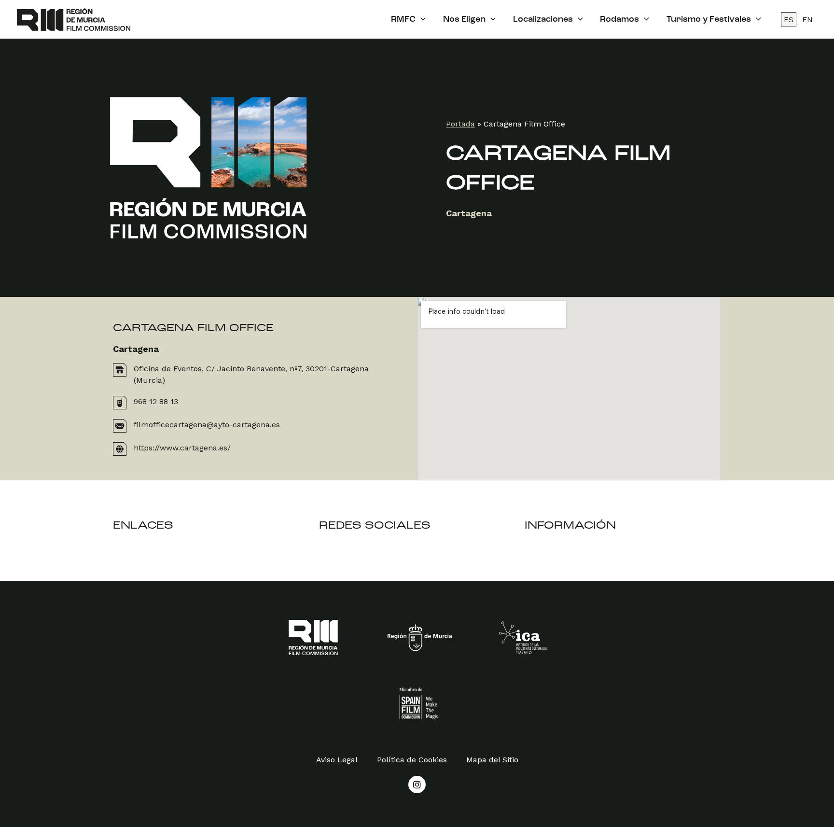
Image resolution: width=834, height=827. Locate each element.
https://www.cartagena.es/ (182, 447)
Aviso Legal (337, 759)
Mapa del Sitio (492, 759)
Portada (460, 123)
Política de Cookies (412, 759)
